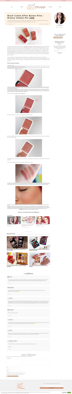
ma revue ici (37, 50)
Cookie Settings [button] (64, 392)
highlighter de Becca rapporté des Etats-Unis (33, 46)
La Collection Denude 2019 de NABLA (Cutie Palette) (38, 266)
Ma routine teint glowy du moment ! (42, 224)
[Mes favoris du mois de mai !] (14, 220)
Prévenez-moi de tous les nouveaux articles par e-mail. (15, 374)
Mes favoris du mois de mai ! (12, 224)
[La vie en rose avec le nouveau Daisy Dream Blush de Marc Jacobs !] (28, 220)
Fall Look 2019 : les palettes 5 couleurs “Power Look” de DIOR (16, 250)
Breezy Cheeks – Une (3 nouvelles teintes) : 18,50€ (30, 209)
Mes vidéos (53, 383)
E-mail (7, 369)
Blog (45, 383)
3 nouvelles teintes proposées (19, 93)
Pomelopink (11, 309)
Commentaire (8, 358)
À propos (48, 383)
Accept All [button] (69, 392)
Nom (7, 367)
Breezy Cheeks (12, 51)
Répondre (9, 283)
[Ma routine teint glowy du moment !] (43, 220)
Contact (58, 383)
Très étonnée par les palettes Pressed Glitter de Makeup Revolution (39, 250)
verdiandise (11, 287)
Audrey (10, 276)
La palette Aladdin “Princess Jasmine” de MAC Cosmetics (16, 266)
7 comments (16, 13)
